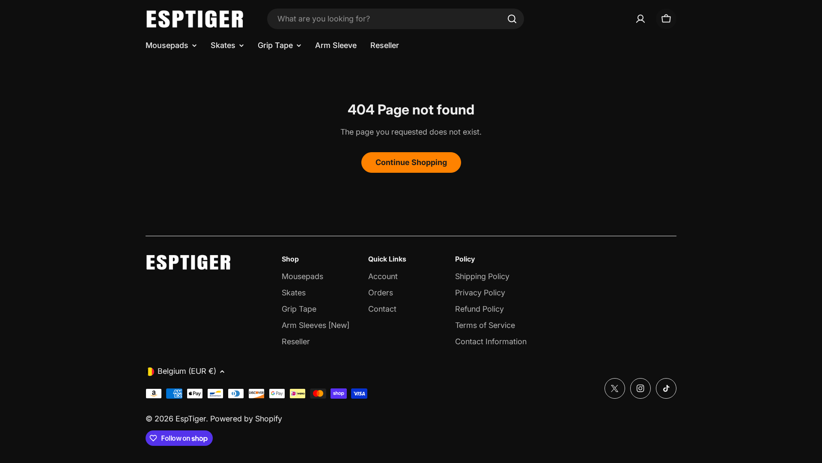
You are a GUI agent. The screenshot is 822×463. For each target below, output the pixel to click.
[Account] (640, 19)
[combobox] (395, 19)
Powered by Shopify (246, 418)
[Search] (512, 19)
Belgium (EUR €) (187, 371)
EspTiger (191, 418)
